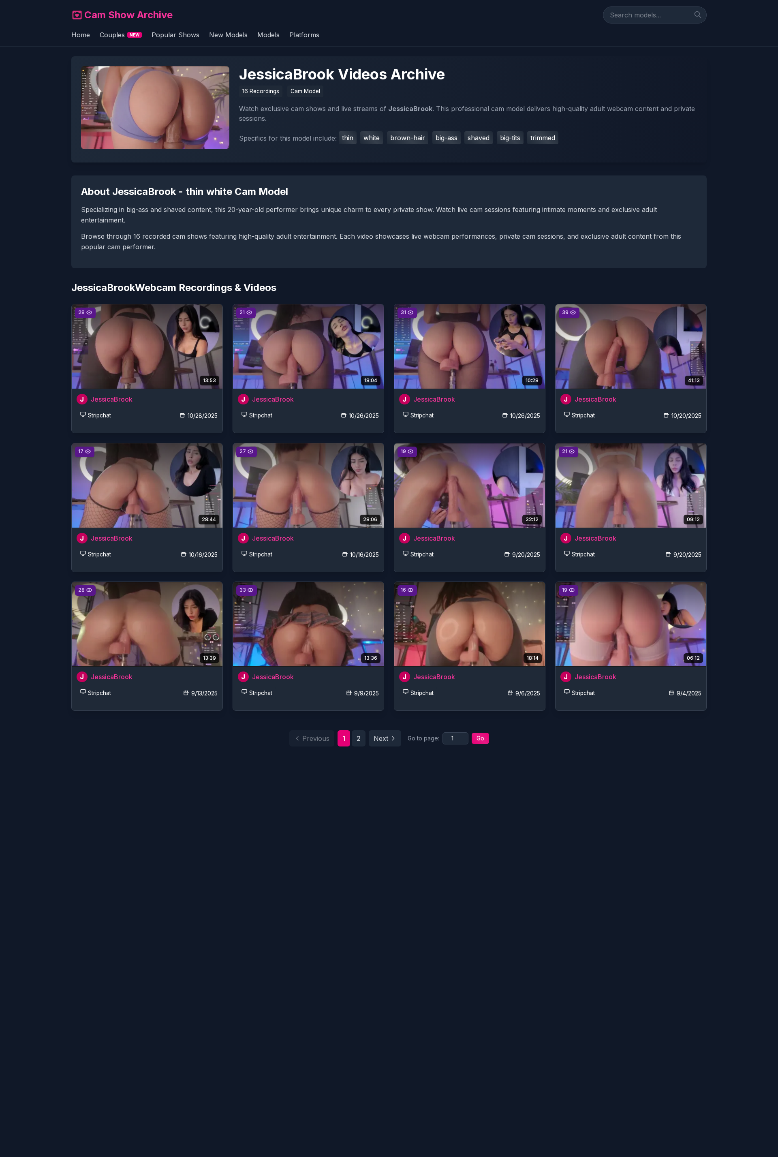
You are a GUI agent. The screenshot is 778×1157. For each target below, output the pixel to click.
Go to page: (423, 738)
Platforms (304, 35)
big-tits (510, 138)
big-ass (446, 138)
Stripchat (99, 415)
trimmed (542, 138)
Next (381, 738)
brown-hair (407, 138)
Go (480, 738)
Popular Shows (175, 35)
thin (347, 138)
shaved (478, 138)
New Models (228, 35)
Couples (119, 35)
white (371, 138)
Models (268, 35)
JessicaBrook (112, 399)
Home (80, 35)
